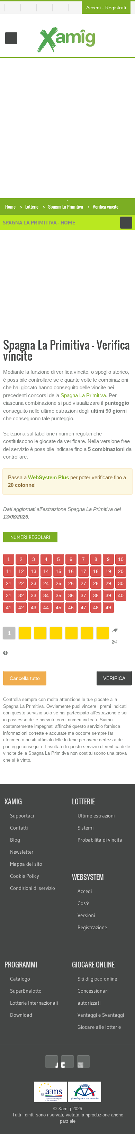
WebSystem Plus (48, 477)
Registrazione (92, 927)
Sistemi (85, 827)
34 (46, 595)
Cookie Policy (24, 876)
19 (108, 571)
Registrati (115, 7)
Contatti (19, 827)
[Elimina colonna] (114, 641)
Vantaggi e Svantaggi (101, 1015)
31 (8, 595)
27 (83, 583)
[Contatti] (47, 7)
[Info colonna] (5, 652)
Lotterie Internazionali (34, 1003)
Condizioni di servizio (32, 888)
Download (21, 1015)
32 (21, 595)
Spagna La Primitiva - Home (39, 222)
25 (58, 583)
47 (83, 607)
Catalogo (20, 978)
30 (121, 583)
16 (71, 571)
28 (96, 583)
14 (46, 571)
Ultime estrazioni (96, 815)
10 (121, 559)
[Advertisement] (67, 128)
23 (33, 583)
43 (33, 607)
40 (121, 595)
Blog (15, 839)
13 (33, 571)
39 (108, 595)
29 (108, 583)
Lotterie (31, 206)
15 (58, 571)
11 (8, 571)
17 (83, 571)
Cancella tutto (25, 678)
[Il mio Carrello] (31, 7)
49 (108, 607)
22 (21, 583)
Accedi (93, 7)
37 (83, 595)
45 (58, 607)
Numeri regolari (30, 537)
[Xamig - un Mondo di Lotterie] (68, 40)
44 (46, 607)
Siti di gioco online (97, 978)
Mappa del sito (26, 864)
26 (71, 583)
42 (21, 607)
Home (10, 206)
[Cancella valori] (115, 630)
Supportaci (22, 815)
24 (46, 583)
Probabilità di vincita (100, 839)
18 (96, 571)
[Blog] (63, 7)
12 (21, 571)
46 (71, 607)
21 (8, 583)
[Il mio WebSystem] (12, 7)
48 (96, 607)
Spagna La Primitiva (65, 206)
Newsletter (22, 852)
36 (71, 595)
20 (121, 571)
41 (8, 607)
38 (96, 595)
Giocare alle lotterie (99, 1027)
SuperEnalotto (26, 990)
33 (33, 595)
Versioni (86, 915)
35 (58, 595)
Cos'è (83, 903)
